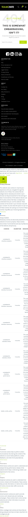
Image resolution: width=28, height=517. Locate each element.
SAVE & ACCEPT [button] (4, 516)
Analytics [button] (2, 474)
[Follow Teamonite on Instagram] (16, 54)
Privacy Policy (5, 72)
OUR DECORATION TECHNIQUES (10, 114)
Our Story (3, 89)
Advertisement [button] (4, 488)
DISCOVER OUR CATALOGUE (8, 118)
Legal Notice (4, 70)
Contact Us (4, 87)
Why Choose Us (5, 92)
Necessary (2, 215)
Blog (2, 96)
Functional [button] (3, 446)
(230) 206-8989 (7, 139)
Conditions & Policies (7, 77)
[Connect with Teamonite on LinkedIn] (12, 54)
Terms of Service (5, 74)
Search (23, 42)
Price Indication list (6, 65)
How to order (4, 79)
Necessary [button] (3, 211)
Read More (19, 173)
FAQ (2, 62)
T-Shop (3, 99)
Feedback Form (5, 101)
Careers (3, 94)
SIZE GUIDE (4, 116)
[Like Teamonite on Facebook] (7, 54)
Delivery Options (5, 67)
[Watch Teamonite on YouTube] (20, 54)
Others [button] (2, 504)
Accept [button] (8, 175)
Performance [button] (3, 459)
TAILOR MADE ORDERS (7, 109)
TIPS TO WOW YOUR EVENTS (9, 111)
